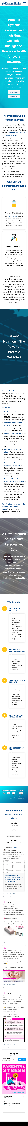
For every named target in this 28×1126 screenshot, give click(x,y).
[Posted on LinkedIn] (24, 830)
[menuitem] (20, 3)
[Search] (20, 3)
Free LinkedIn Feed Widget (15, 905)
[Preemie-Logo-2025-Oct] (11, 3)
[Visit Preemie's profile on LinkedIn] (4, 830)
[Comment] (6, 865)
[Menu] (24, 3)
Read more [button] (6, 838)
